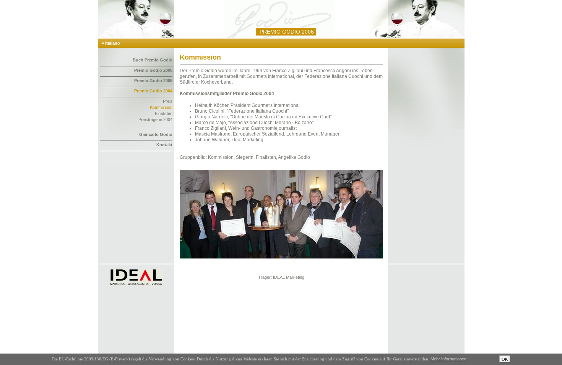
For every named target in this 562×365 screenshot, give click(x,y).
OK (505, 359)
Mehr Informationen (448, 359)
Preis (167, 101)
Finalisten (163, 113)
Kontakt (164, 144)
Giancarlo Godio (155, 134)
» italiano (111, 43)
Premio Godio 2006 (153, 70)
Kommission (161, 107)
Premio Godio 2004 (153, 91)
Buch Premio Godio (152, 60)
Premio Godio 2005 (153, 80)
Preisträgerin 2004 (155, 119)
